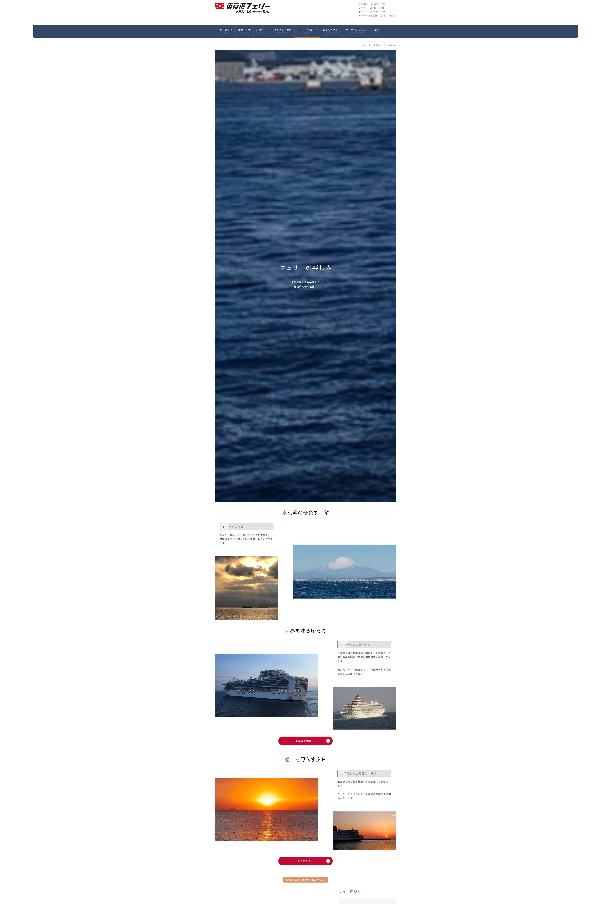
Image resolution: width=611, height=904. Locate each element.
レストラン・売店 (281, 31)
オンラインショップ (357, 31)
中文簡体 (373, 15)
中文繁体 (383, 15)
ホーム (367, 45)
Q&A (376, 31)
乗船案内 (261, 31)
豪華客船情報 (303, 741)
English (363, 15)
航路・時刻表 (225, 31)
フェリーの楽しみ (307, 31)
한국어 (393, 15)
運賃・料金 (244, 31)
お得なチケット (332, 31)
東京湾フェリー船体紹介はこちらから (305, 879)
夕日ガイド (303, 861)
